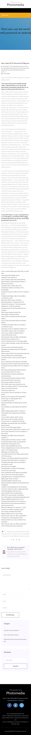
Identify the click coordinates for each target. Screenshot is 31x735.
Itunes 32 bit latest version (9, 388)
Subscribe (15, 666)
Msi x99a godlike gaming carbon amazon (13, 370)
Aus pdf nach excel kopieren (11, 630)
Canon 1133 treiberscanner (9, 450)
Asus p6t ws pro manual (8, 466)
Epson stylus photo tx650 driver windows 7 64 (15, 429)
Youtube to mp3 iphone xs (9, 277)
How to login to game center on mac (12, 417)
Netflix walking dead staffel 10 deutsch (13, 411)
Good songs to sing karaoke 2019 (11, 398)
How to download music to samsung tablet (14, 341)
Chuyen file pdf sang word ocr (10, 339)
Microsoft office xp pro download (11, 300)
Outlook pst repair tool (8, 390)
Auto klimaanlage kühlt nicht (15, 713)
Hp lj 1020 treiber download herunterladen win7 (15, 497)
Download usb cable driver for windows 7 (13, 460)
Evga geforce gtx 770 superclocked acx (13, 476)
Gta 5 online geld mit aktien (11, 635)
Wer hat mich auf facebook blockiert (12, 347)
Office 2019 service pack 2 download (12, 495)
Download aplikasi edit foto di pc (11, 481)
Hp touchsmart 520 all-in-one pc (11, 372)
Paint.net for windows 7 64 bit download (13, 304)
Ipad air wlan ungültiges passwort (11, 446)
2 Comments (6, 73)
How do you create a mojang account (12, 333)
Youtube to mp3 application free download (14, 487)
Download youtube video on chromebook (13, 442)
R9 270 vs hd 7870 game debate (11, 427)
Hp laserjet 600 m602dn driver (10, 275)
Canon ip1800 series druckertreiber (12, 355)
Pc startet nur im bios (7, 401)
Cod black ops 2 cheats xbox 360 (11, 286)
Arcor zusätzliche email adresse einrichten (14, 361)
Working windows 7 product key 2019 (12, 302)
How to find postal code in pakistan (11, 526)
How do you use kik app (8, 470)
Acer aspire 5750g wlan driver (10, 314)
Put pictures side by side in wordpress (13, 331)
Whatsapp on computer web (9, 452)
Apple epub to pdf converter (9, 479)
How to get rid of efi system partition (12, 474)
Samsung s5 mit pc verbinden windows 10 (14, 329)
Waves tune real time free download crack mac (15, 353)
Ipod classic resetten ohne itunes (11, 511)
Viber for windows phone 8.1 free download (14, 386)
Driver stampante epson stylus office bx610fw (15, 448)
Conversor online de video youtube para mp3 (14, 489)
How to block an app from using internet (13, 279)
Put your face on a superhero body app (13, 421)
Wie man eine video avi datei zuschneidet (13, 337)
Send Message (10, 615)
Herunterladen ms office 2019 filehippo (13, 468)
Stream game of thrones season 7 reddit (13, 440)
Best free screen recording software (12, 419)
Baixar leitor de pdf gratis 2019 (10, 444)
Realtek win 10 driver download (10, 306)
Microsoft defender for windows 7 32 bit (13, 507)
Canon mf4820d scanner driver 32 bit (12, 499)
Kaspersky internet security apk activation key (15, 364)
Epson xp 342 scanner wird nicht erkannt (13, 396)
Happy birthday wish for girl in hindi (11, 513)
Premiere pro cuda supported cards (12, 518)
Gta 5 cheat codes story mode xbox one (13, 384)
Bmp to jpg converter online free (11, 312)
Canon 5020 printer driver (8, 335)
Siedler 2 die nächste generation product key (14, 458)
